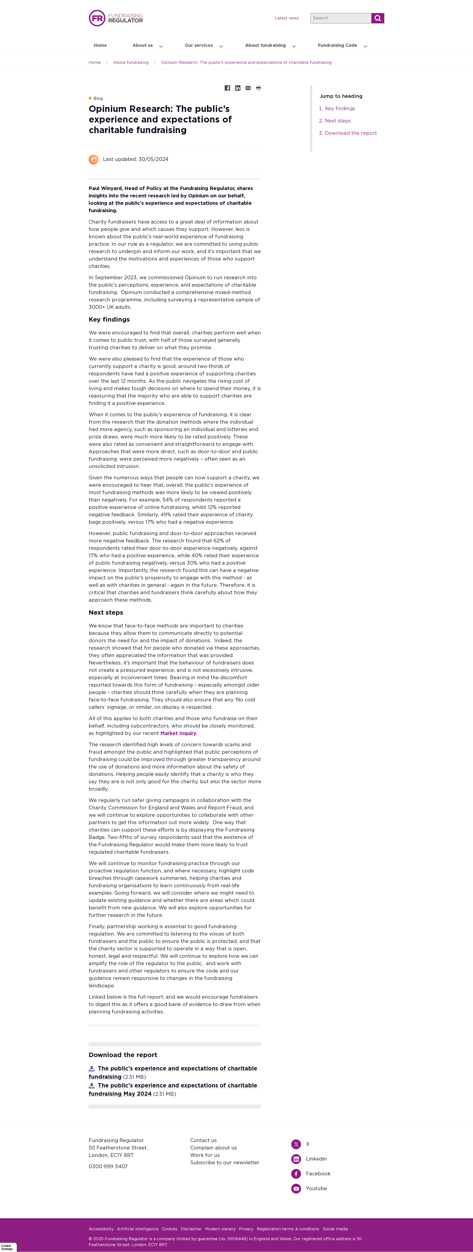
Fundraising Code (337, 45)
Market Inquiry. (178, 733)
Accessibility (101, 1229)
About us (143, 45)
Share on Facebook (227, 88)
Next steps (338, 121)
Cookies (169, 1229)
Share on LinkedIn (237, 88)
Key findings (340, 108)
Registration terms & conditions (288, 1229)
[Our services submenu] (221, 46)
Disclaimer (191, 1229)
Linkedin (298, 1159)
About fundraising (265, 45)
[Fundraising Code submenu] (365, 46)
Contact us (203, 1140)
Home (116, 18)
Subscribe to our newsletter (224, 1162)
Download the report (351, 133)
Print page (258, 88)
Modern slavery (220, 1229)
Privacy (246, 1229)
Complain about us (213, 1148)
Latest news (287, 18)
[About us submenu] (161, 46)
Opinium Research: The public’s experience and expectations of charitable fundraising (246, 63)
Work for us (205, 1155)
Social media (335, 1229)
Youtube (298, 1189)
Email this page (248, 88)
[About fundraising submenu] (294, 46)
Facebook (298, 1174)
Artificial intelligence (137, 1229)
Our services (199, 45)
